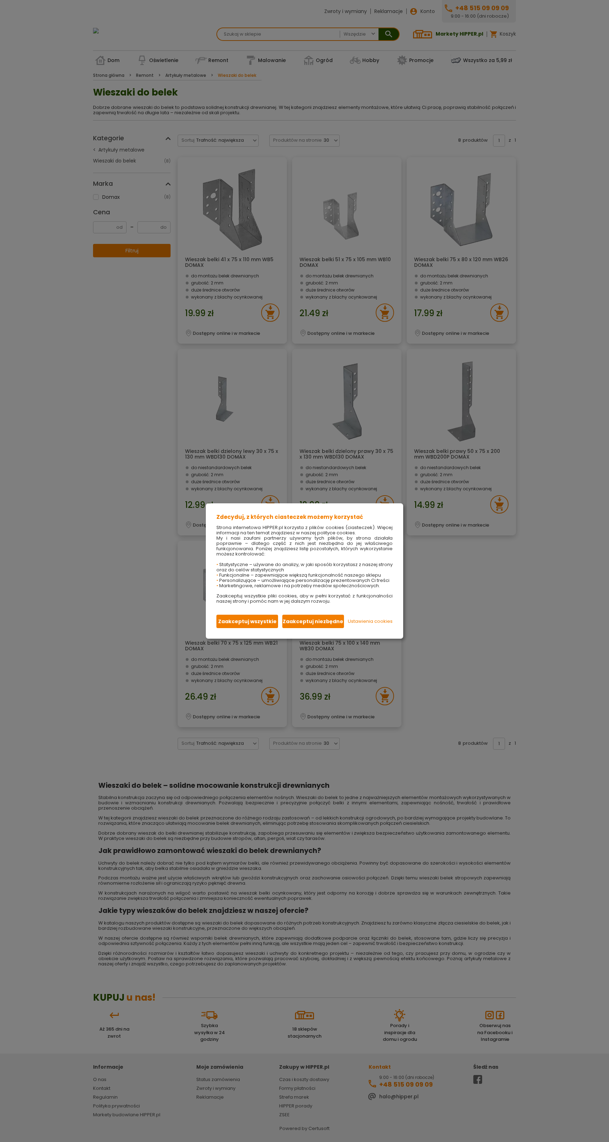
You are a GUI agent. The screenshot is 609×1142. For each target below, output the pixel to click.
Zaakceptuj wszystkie (247, 621)
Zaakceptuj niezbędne (313, 621)
